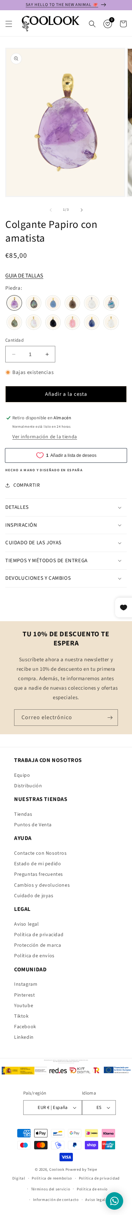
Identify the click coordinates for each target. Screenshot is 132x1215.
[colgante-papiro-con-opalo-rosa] (72, 323)
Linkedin (24, 1037)
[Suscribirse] (110, 717)
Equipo (22, 775)
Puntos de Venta (33, 824)
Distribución (28, 785)
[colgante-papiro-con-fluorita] (111, 304)
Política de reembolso (52, 1178)
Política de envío (92, 1189)
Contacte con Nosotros (40, 853)
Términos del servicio (50, 1189)
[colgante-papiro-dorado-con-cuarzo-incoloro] (111, 323)
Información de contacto (56, 1199)
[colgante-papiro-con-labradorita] (14, 323)
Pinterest (24, 995)
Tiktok (21, 1016)
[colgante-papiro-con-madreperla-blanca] (34, 323)
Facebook (25, 1026)
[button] (9, 24)
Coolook (56, 1169)
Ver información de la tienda (44, 436)
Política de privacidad (38, 934)
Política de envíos (34, 955)
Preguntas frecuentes (38, 874)
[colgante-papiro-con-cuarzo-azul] (92, 323)
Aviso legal (26, 924)
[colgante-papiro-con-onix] (53, 323)
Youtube (23, 1005)
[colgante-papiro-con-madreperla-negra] (34, 304)
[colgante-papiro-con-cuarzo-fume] (72, 304)
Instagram (25, 984)
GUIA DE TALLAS (24, 276)
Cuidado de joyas (34, 895)
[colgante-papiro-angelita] (53, 304)
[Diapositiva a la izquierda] (50, 210)
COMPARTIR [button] (26, 485)
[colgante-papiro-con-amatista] (14, 304)
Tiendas (23, 814)
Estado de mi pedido (37, 863)
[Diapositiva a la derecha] (81, 210)
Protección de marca (37, 945)
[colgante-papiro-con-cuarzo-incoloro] (92, 304)
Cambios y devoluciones (42, 885)
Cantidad (14, 340)
